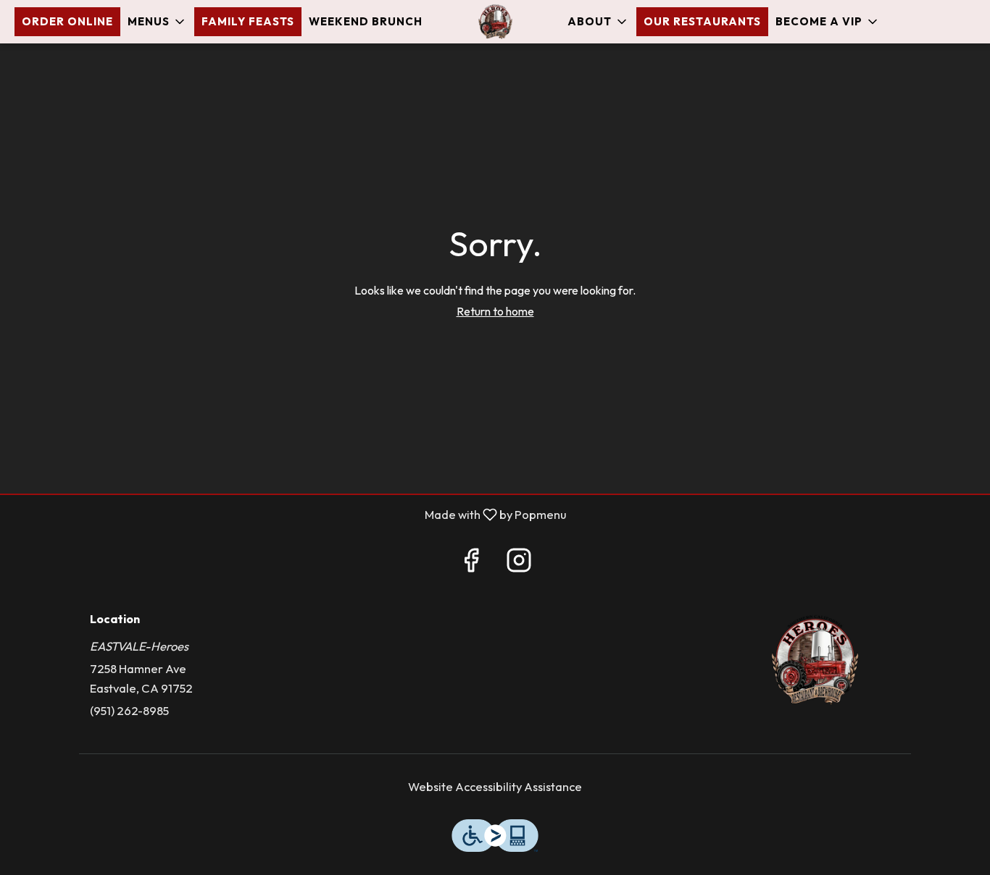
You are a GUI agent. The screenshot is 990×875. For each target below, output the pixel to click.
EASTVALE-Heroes (815, 660)
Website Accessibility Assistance (495, 786)
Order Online (67, 21)
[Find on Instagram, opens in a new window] (519, 564)
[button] (157, 21)
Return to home (495, 311)
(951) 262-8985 (129, 710)
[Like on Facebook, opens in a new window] (471, 564)
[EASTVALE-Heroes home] (495, 22)
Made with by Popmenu (288, 514)
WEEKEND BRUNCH (366, 21)
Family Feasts (247, 21)
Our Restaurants (702, 21)
